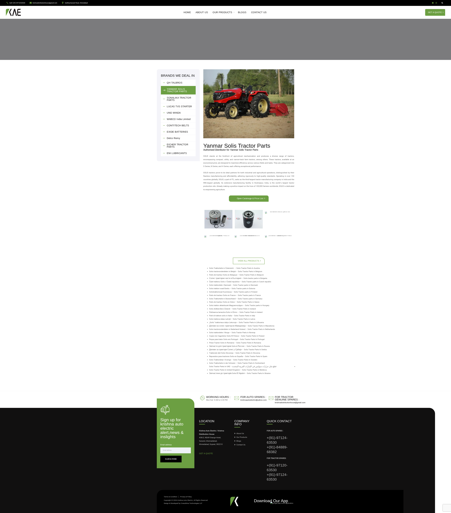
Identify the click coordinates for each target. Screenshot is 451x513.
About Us (202, 12)
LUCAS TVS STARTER (179, 106)
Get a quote (206, 453)
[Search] (442, 3)
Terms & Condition (170, 497)
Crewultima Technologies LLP (191, 503)
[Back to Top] (446, 509)
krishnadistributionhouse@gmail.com (45, 3)
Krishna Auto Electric (185, 500)
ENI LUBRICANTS (177, 153)
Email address (166, 444)
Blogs (242, 12)
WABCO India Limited (179, 119)
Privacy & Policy (186, 497)
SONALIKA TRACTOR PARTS (179, 98)
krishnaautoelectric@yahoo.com (253, 400)
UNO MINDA (174, 112)
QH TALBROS (174, 82)
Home (187, 12)
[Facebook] (433, 3)
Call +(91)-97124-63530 (17, 3)
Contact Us (259, 12)
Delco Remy (173, 138)
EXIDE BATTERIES (177, 132)
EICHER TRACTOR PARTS (177, 145)
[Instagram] (436, 3)
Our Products (222, 12)
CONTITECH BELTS (178, 125)
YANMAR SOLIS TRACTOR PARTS (177, 90)
